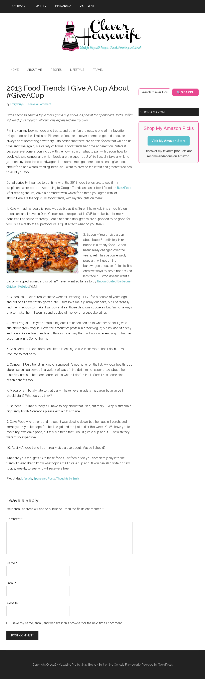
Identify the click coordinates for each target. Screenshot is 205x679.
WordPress (165, 664)
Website (12, 603)
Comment (14, 519)
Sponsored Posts (44, 478)
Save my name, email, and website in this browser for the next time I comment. (67, 623)
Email (11, 583)
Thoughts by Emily (67, 478)
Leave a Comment (39, 104)
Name (11, 563)
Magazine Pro (67, 664)
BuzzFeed (124, 188)
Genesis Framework (127, 664)
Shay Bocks (88, 664)
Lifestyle (26, 478)
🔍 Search (185, 92)
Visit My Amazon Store (169, 141)
